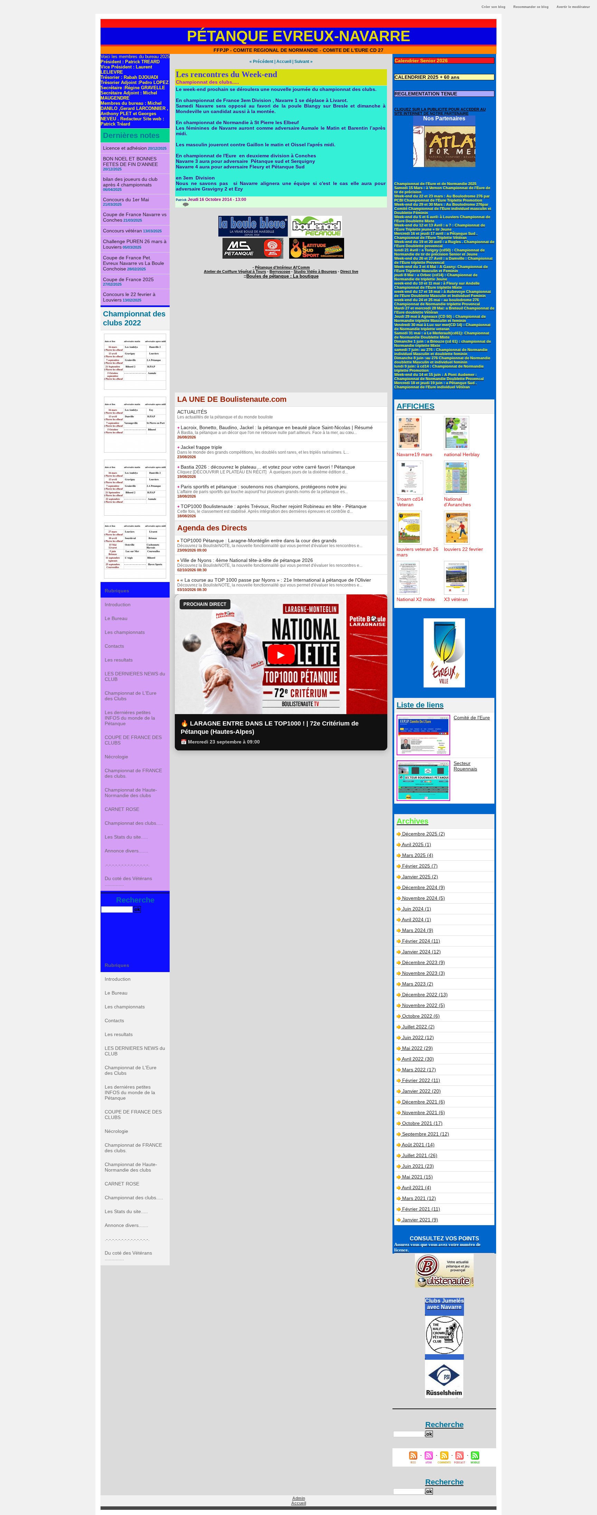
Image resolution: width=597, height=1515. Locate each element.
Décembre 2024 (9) (423, 887)
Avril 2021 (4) (416, 1187)
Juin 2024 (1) (416, 909)
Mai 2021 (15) (417, 1177)
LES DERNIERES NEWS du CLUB (135, 676)
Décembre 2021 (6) (423, 1102)
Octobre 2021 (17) (422, 1123)
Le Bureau (116, 618)
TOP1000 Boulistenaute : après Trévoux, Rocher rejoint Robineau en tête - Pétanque (274, 506)
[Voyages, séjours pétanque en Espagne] (316, 240)
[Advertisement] (281, 343)
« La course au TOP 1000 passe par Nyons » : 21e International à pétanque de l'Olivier (275, 580)
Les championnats (125, 632)
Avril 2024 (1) (416, 919)
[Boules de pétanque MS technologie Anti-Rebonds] (252, 240)
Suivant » (303, 61)
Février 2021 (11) (421, 1209)
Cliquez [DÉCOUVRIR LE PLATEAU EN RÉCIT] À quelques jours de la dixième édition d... (262, 472)
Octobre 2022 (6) (421, 1016)
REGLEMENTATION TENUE (426, 93)
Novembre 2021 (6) (423, 1112)
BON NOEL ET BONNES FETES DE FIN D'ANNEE (130, 161)
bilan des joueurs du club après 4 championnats (130, 181)
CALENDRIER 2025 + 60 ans (427, 77)
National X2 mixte (416, 599)
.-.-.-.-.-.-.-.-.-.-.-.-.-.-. (127, 864)
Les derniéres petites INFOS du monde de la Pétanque (130, 718)
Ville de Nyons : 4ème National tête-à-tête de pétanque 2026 (246, 560)
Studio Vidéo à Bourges (315, 271)
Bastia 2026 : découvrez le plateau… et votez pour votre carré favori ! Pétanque (268, 467)
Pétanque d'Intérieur (282, 267)
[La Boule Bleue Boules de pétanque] (253, 218)
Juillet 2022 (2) (418, 1026)
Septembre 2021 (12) (425, 1134)
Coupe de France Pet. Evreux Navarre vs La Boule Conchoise (133, 263)
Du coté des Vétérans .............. (128, 881)
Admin (298, 1498)
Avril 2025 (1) (416, 844)
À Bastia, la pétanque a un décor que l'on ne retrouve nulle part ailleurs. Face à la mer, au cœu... (267, 432)
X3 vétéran (456, 599)
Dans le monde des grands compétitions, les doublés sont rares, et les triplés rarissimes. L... (263, 452)
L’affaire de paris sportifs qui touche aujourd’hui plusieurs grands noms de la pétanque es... (262, 491)
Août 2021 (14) (418, 1144)
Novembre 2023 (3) (423, 973)
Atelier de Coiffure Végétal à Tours (235, 271)
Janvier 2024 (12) (421, 951)
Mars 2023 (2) (417, 984)
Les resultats (119, 660)
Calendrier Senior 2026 (421, 60)
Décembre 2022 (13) (425, 994)
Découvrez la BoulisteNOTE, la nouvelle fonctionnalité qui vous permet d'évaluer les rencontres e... (269, 545)
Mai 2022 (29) (417, 1048)
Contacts (114, 646)
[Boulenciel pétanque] (316, 218)
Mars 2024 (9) (417, 930)
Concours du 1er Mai (126, 199)
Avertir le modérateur (573, 7)
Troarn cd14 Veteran (410, 501)
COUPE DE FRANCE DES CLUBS (133, 740)
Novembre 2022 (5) (423, 1005)
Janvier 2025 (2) (420, 876)
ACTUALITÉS (192, 412)
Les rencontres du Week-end (226, 74)
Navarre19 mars (414, 454)
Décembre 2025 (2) (423, 834)
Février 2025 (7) (420, 866)
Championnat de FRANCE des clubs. (133, 773)
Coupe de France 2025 (128, 279)
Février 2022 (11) (421, 1080)
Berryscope (279, 271)
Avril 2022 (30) (418, 1059)
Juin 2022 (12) (418, 1037)
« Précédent (261, 61)
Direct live (349, 271)
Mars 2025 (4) (417, 855)
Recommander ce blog (531, 7)
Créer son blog (493, 7)
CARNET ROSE (122, 809)
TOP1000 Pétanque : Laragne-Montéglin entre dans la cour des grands (258, 540)
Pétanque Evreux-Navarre (298, 36)
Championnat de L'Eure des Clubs (131, 695)
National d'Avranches (457, 501)
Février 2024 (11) (421, 941)
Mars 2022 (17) (419, 1069)
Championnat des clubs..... (134, 823)
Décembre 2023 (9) (423, 962)
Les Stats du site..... (126, 837)
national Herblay (462, 454)
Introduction (118, 604)
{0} (179, 204)
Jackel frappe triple (201, 447)
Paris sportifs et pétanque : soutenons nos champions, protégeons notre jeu (264, 486)
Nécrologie (116, 756)
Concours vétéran (122, 230)
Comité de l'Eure (472, 717)
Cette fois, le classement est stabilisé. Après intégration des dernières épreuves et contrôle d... (265, 511)
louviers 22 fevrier (463, 549)
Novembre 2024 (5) (423, 898)
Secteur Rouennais (465, 766)
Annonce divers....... (126, 850)
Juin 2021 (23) (418, 1166)
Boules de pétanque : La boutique (282, 276)
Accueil (283, 61)
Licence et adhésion (125, 148)
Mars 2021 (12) (419, 1198)
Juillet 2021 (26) (419, 1155)
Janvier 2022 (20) (421, 1091)
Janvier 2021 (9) (420, 1219)
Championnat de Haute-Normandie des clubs (131, 792)
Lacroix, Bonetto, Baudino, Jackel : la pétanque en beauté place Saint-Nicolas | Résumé (277, 427)
